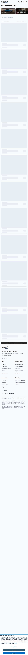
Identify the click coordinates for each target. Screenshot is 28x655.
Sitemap (9, 398)
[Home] (4, 2)
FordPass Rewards (19, 366)
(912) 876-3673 (5, 355)
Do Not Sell (24, 398)
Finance (3, 370)
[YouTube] (6, 358)
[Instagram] (4, 358)
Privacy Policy (13, 398)
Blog (3, 387)
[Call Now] (19, 2)
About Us (4, 380)
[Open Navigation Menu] (26, 2)
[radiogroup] (4, 398)
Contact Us (4, 382)
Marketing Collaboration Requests (20, 383)
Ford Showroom (19, 398)
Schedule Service (19, 364)
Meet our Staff (5, 384)
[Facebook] (2, 358)
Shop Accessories (19, 370)
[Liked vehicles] (21, 2)
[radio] (2, 398)
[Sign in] (24, 2)
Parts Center (17, 368)
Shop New (4, 364)
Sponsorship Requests (20, 380)
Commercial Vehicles (6, 368)
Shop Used (4, 366)
